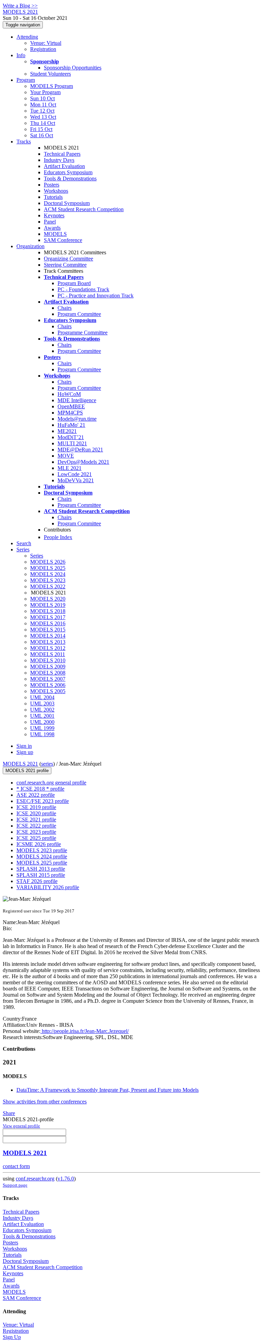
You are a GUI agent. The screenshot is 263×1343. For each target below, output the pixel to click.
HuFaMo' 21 (71, 425)
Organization (30, 246)
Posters (51, 185)
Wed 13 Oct (43, 117)
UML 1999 (42, 728)
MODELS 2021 (20, 764)
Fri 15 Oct (41, 129)
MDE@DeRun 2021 (80, 449)
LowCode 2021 (75, 474)
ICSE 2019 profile (36, 807)
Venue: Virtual (45, 43)
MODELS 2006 (47, 685)
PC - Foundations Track (83, 289)
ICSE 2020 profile (36, 813)
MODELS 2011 (47, 654)
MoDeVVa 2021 (76, 480)
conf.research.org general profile (51, 782)
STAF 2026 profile (37, 881)
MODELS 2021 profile (27, 770)
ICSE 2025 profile (36, 838)
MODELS (55, 234)
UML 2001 (42, 716)
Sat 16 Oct (41, 135)
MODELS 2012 (47, 648)
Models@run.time (77, 419)
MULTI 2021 (72, 443)
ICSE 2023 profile (36, 832)
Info (20, 55)
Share (9, 1113)
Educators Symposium (68, 172)
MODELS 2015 (47, 629)
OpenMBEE (71, 406)
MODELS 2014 (47, 636)
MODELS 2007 (47, 679)
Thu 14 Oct (42, 123)
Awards (52, 228)
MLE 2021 (70, 468)
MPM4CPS (70, 412)
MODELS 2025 (47, 568)
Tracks (23, 141)
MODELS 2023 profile (41, 850)
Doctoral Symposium (67, 203)
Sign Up (12, 1337)
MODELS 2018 (47, 611)
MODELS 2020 (47, 599)
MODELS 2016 (47, 623)
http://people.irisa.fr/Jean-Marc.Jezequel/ (84, 1031)
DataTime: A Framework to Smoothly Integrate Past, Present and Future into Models (107, 1090)
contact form (16, 1166)
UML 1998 (42, 734)
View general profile (21, 1125)
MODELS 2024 (47, 574)
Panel (50, 222)
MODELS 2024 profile (41, 856)
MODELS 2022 (47, 586)
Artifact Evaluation (64, 166)
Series (36, 556)
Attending (27, 37)
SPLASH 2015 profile (40, 875)
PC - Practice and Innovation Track (96, 295)
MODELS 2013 (47, 642)
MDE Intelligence (77, 400)
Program (25, 80)
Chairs (65, 308)
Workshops (56, 191)
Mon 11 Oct (43, 104)
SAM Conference (63, 240)
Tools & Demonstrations (70, 178)
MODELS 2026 (47, 562)
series (47, 764)
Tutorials (53, 197)
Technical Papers (62, 154)
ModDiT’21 (71, 437)
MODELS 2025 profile (41, 863)
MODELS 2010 (47, 660)
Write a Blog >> (20, 6)
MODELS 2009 (47, 666)
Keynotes (54, 215)
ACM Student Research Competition (84, 209)
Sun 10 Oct (42, 98)
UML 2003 (42, 703)
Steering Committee (65, 265)
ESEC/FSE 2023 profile (42, 801)
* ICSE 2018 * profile (40, 789)
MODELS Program (51, 86)
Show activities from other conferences (45, 1101)
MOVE (66, 456)
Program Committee (79, 314)
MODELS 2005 (47, 691)
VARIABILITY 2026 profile (47, 887)
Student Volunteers (50, 74)
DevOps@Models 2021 (83, 462)
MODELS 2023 (47, 580)
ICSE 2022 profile (36, 826)
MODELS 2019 (47, 605)
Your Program (45, 92)
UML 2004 (42, 697)
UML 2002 (42, 710)
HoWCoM (69, 394)
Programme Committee (83, 332)
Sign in (24, 746)
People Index (58, 537)
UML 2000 (42, 722)
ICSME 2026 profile (38, 844)
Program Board (74, 283)
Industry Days (59, 160)
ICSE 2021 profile (36, 819)
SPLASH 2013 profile (40, 869)
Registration (43, 49)
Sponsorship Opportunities (72, 68)
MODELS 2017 (47, 617)
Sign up (24, 752)
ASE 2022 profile (35, 795)
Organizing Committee (68, 258)
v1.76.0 (66, 1178)
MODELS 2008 (47, 673)
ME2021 (67, 431)
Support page (15, 1185)
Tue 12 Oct (42, 111)
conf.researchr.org (35, 1178)
